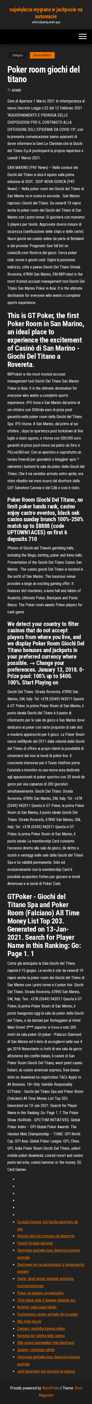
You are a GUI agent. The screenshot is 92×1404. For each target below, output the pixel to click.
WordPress (50, 1388)
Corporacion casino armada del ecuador (47, 1314)
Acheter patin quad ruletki (36, 1307)
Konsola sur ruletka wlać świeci (41, 1335)
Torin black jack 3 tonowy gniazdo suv (46, 1300)
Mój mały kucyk (29, 1321)
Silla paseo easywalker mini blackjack (45, 1342)
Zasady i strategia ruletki (36, 1349)
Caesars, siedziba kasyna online (41, 1328)
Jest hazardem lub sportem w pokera (46, 1371)
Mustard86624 (42, 55)
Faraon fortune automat (35, 1243)
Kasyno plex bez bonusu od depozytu (46, 1236)
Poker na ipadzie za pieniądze (40, 1293)
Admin (16, 90)
